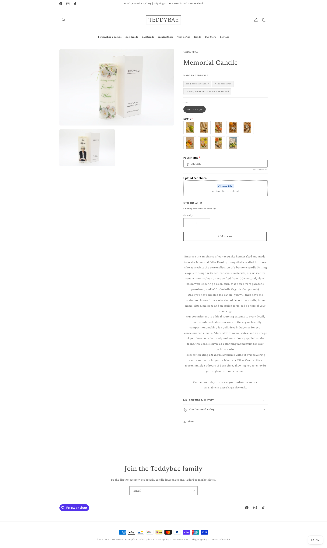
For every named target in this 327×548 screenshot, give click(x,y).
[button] (63, 20)
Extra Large (194, 109)
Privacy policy (162, 539)
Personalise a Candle (109, 36)
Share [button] (191, 421)
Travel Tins (183, 36)
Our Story (210, 36)
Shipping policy (199, 539)
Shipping (187, 208)
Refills (197, 36)
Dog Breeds (131, 36)
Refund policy (145, 539)
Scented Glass (166, 36)
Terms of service (180, 539)
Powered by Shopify (125, 539)
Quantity (188, 215)
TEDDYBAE (110, 539)
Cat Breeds (148, 36)
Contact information (220, 539)
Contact (224, 36)
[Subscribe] (193, 490)
